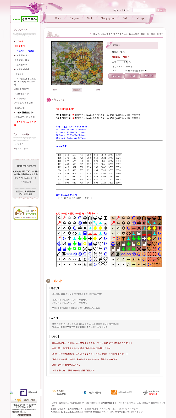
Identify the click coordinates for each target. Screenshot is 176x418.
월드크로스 (68, 412)
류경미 (103, 409)
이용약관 (56, 409)
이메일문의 (26, 181)
